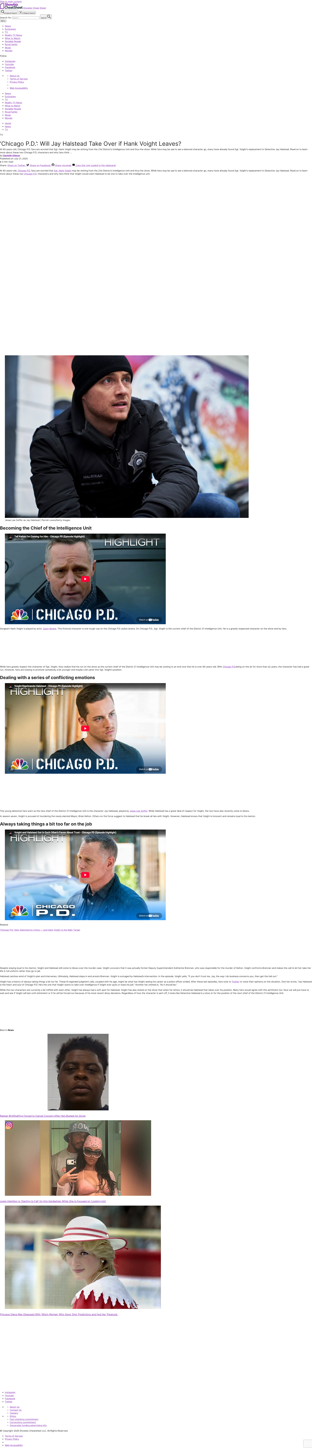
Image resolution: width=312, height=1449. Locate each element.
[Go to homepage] (11, 1387)
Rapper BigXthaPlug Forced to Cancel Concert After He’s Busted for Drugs (43, 1115)
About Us (14, 75)
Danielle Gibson (11, 155)
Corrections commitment (23, 1422)
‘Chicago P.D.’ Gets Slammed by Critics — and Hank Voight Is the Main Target (40, 930)
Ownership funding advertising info (28, 1425)
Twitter (235, 981)
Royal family (11, 44)
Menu (3, 21)
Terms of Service (19, 78)
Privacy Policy (17, 82)
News (8, 26)
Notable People (13, 41)
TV (6, 32)
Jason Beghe (49, 628)
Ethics (13, 1416)
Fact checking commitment (24, 1419)
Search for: (6, 17)
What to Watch (12, 38)
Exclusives (10, 29)
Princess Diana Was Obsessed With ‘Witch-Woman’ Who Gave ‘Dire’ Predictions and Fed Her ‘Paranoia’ (59, 1314)
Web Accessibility (19, 88)
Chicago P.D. (24, 170)
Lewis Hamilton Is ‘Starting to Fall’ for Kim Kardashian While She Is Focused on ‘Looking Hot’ (53, 1201)
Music (8, 47)
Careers (14, 1413)
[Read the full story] (78, 1109)
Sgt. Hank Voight (62, 170)
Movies (8, 50)
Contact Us (15, 1410)
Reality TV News (13, 35)
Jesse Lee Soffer (138, 811)
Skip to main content (11, 1)
